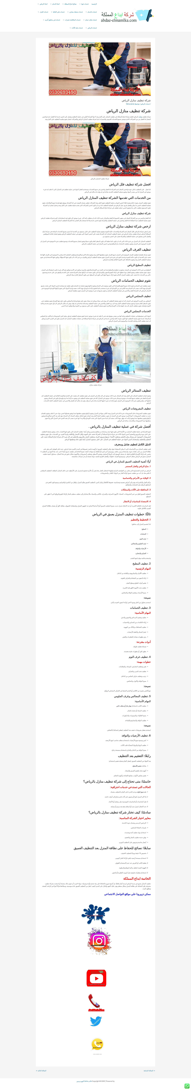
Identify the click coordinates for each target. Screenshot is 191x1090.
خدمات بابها (85, 4)
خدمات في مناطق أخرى (52, 20)
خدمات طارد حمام (91, 20)
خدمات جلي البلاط (59, 12)
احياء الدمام (56, 4)
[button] (80, 4)
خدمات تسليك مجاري (76, 12)
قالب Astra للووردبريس (84, 1081)
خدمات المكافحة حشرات (72, 20)
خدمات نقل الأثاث (77, 28)
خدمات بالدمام (92, 12)
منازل (140, 117)
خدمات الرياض (92, 28)
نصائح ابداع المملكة (70, 4)
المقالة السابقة (149, 1070)
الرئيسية (94, 4)
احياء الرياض (43, 4)
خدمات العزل (44, 12)
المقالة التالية (41, 1070)
